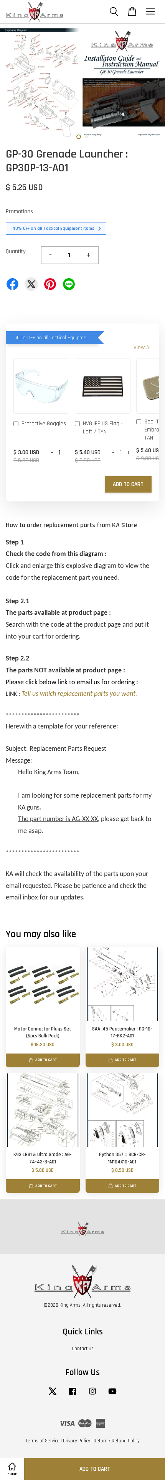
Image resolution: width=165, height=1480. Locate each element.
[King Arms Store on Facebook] (72, 1395)
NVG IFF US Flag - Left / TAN (103, 427)
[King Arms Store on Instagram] (92, 1395)
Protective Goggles (43, 423)
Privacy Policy (76, 1441)
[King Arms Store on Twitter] (52, 1395)
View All (143, 347)
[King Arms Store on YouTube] (112, 1395)
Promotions (19, 211)
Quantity (16, 251)
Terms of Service (42, 1441)
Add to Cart (128, 484)
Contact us (83, 1349)
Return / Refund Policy (117, 1441)
